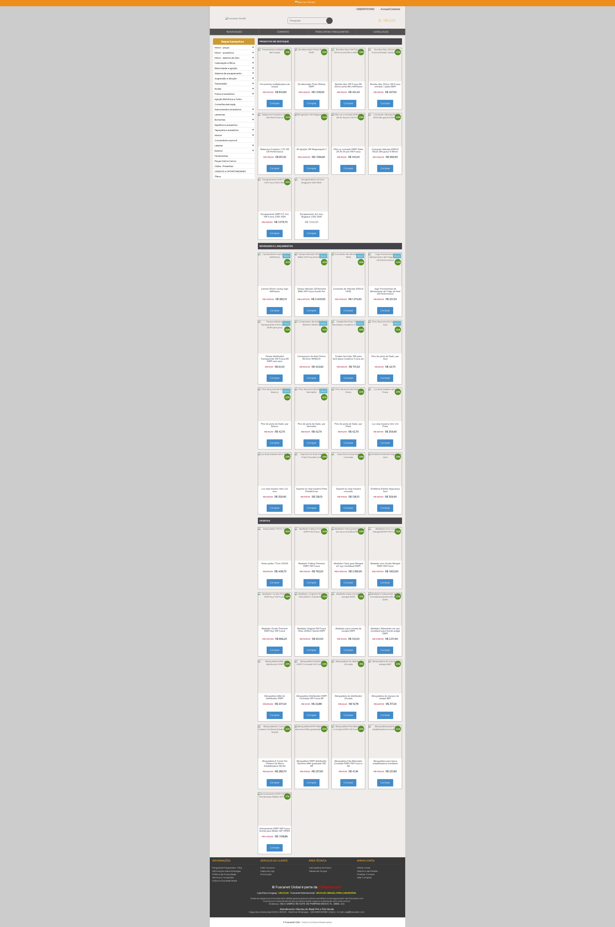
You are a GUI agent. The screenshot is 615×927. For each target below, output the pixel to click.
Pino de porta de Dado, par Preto (348, 425)
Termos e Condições (223, 877)
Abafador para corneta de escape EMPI (348, 629)
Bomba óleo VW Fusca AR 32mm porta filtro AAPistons (348, 85)
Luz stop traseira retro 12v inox (274, 489)
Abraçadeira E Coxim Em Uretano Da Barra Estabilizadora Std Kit (274, 763)
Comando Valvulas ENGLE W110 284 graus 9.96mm (385, 150)
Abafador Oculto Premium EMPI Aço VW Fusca (275, 629)
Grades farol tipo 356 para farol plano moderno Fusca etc (348, 357)
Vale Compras (364, 877)
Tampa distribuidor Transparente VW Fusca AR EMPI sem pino (275, 358)
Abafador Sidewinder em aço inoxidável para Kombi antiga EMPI (385, 631)
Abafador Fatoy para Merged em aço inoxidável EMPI (348, 564)
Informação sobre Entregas (226, 871)
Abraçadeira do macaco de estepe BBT (385, 697)
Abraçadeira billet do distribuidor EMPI (274, 697)
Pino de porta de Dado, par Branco (274, 425)
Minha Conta (363, 867)
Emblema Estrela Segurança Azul (385, 489)
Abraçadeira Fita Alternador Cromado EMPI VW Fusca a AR (348, 763)
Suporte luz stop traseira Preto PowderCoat (311, 489)
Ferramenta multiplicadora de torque (275, 85)
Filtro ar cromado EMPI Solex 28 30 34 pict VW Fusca (348, 150)
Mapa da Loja (267, 871)
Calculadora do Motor (320, 867)
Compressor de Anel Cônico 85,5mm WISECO (311, 357)
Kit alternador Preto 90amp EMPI (311, 85)
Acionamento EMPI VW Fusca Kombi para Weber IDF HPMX (274, 829)
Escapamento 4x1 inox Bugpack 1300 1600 (311, 215)
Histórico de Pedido (367, 871)
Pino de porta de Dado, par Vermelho (311, 425)
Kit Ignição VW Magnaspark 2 (312, 149)
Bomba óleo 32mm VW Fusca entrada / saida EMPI (385, 85)
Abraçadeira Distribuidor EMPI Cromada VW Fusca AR (311, 697)
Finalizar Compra (365, 874)
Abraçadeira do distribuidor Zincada (348, 697)
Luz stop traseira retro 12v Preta (385, 425)
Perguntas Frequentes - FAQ (227, 867)
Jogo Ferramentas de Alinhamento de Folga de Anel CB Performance (385, 291)
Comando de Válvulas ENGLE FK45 (348, 289)
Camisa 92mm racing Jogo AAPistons (274, 289)
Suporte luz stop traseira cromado (348, 489)
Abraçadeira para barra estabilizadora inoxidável (385, 762)
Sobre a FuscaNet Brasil (224, 880)
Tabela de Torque (318, 871)
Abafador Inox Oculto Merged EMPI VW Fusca (385, 564)
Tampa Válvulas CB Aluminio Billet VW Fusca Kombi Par (311, 289)
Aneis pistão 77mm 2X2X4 (274, 563)
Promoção (266, 874)
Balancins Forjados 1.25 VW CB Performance (274, 150)
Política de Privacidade (224, 874)
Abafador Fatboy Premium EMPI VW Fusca (311, 564)
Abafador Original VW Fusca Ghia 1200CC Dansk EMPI (311, 629)
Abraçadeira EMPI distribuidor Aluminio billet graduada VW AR (311, 763)
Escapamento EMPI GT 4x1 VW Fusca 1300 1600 (275, 215)
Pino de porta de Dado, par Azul (385, 357)
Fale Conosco (267, 867)
